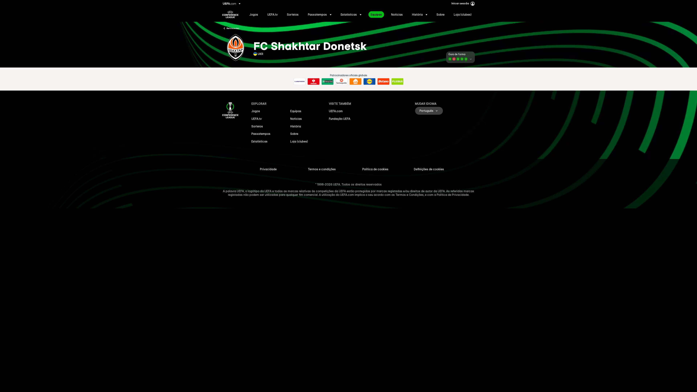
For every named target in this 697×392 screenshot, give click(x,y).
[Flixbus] (397, 81)
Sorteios (257, 126)
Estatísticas (259, 141)
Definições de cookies (429, 169)
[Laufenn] (299, 81)
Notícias (296, 118)
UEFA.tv (256, 118)
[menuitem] (254, 14)
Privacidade (268, 169)
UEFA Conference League (230, 14)
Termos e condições (322, 169)
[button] (319, 14)
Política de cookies (375, 169)
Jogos (255, 111)
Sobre (294, 133)
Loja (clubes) (299, 141)
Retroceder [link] (233, 28)
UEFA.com (336, 111)
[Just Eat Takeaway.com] (355, 81)
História (295, 126)
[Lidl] (369, 81)
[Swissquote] (341, 81)
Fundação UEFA (339, 118)
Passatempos (260, 133)
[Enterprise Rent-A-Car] (327, 81)
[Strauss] (313, 81)
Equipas (295, 111)
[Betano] (383, 81)
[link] (253, 14)
